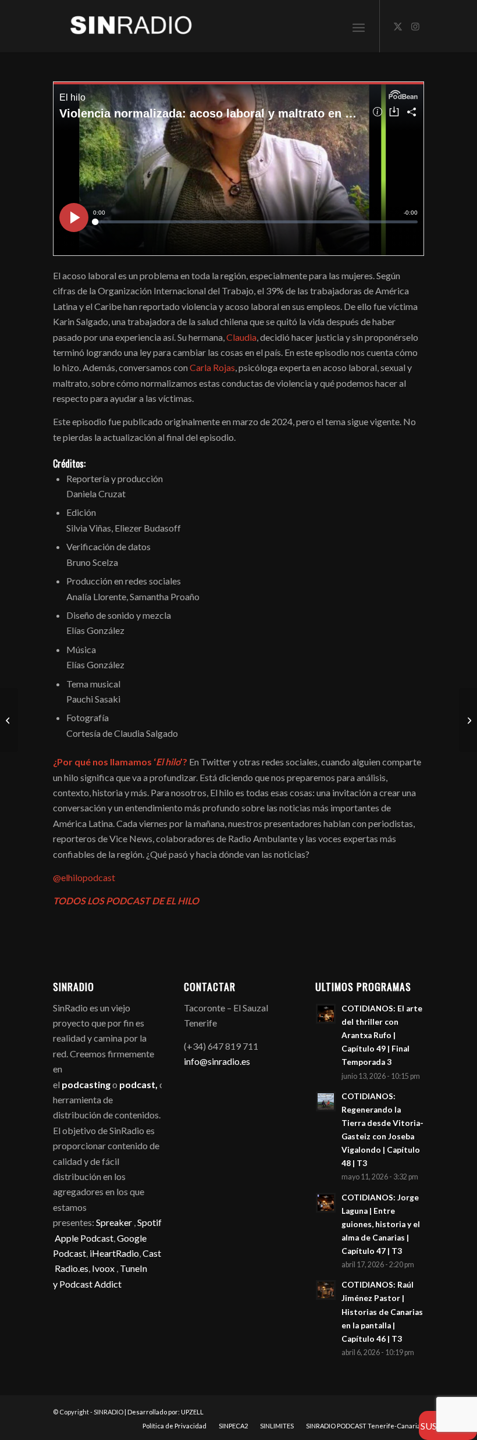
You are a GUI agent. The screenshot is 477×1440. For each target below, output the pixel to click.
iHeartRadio (113, 1253)
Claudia (241, 337)
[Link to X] (398, 26)
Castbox (160, 1253)
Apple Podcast (84, 1237)
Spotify (151, 1222)
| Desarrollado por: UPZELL (164, 1412)
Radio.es (71, 1268)
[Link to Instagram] (415, 26)
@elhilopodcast (84, 877)
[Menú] (359, 26)
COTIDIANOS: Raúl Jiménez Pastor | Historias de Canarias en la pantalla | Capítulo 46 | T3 (382, 1311)
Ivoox (103, 1268)
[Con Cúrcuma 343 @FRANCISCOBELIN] (468, 720)
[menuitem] (359, 26)
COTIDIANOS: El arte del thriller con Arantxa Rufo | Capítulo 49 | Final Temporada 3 (381, 1035)
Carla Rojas (212, 367)
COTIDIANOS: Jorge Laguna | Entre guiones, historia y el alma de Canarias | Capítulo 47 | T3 (380, 1224)
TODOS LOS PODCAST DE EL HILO (126, 900)
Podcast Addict (90, 1283)
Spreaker (114, 1222)
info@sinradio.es (217, 1061)
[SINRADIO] (123, 26)
